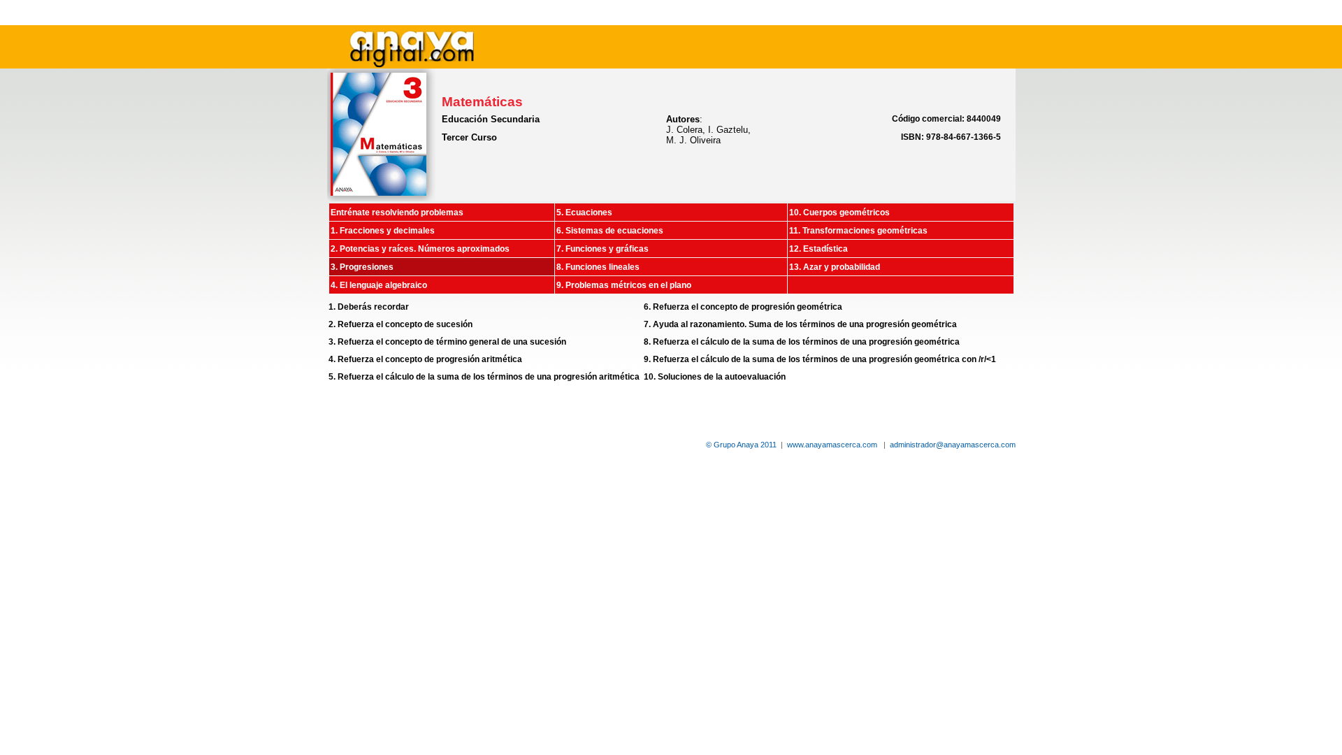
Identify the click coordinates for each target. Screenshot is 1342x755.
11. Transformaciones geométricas (858, 231)
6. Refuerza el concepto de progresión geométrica (743, 307)
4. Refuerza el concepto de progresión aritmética (425, 359)
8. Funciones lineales (598, 267)
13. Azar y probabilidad (834, 267)
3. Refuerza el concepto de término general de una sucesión (447, 342)
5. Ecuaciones (584, 212)
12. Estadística (818, 249)
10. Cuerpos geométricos (839, 212)
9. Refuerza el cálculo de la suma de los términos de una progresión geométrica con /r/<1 (820, 359)
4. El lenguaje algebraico (379, 285)
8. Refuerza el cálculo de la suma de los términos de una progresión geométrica (802, 342)
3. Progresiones (362, 267)
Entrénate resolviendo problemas (397, 212)
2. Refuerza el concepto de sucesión (400, 324)
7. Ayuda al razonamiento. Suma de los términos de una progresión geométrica (800, 324)
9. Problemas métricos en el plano (623, 285)
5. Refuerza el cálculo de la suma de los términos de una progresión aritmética (484, 377)
